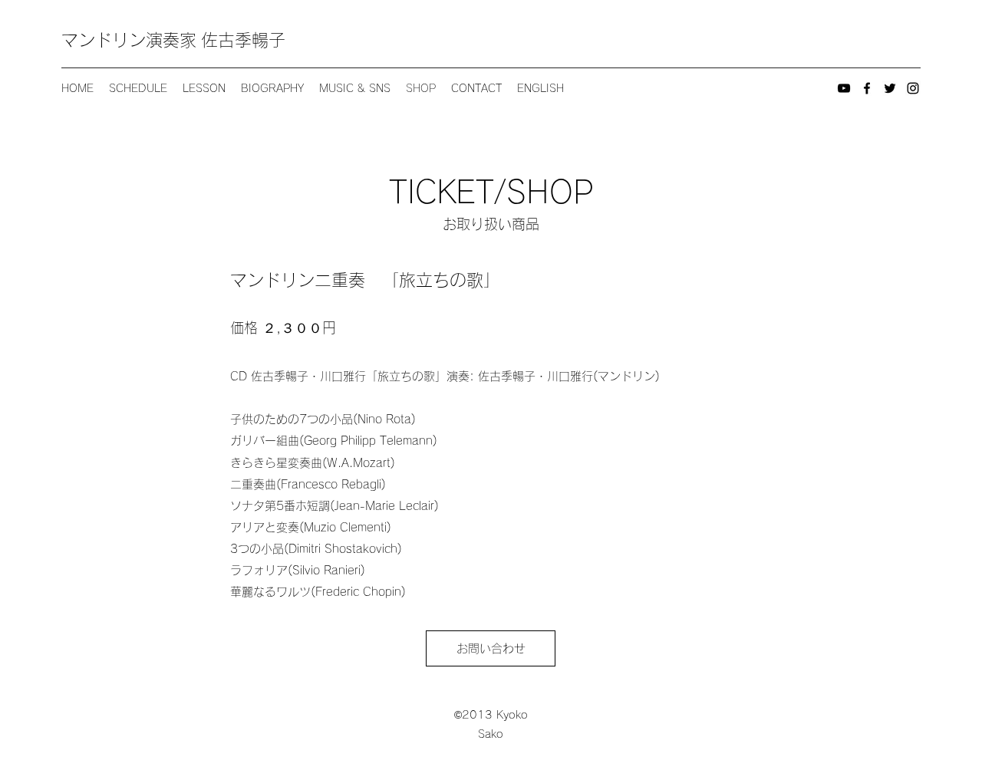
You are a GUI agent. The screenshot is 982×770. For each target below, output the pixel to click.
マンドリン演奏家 (131, 39)
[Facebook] (867, 88)
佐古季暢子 (243, 39)
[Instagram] (913, 88)
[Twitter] (890, 88)
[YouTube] (844, 88)
